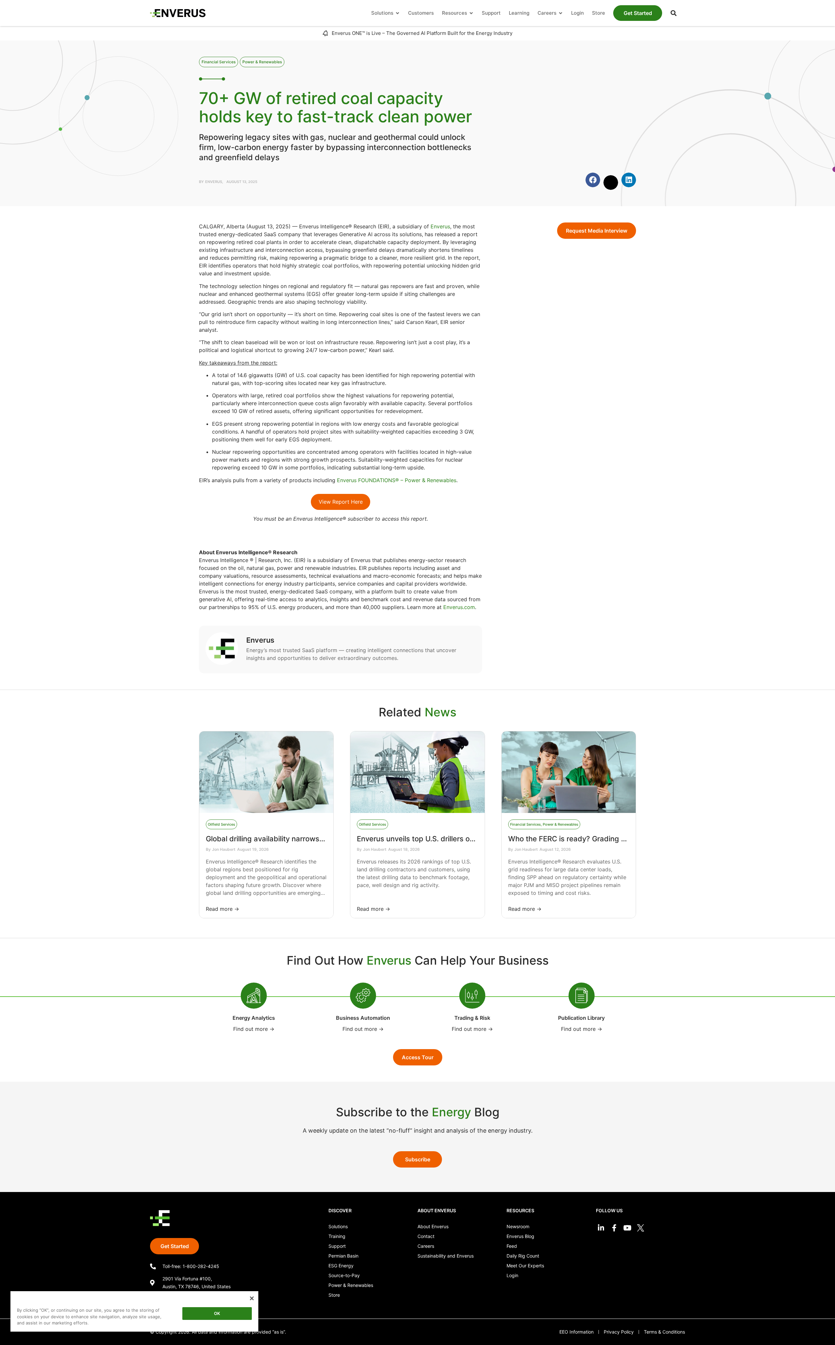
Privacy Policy (619, 1332)
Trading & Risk (472, 1018)
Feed (512, 1246)
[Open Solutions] (397, 13)
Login (512, 1275)
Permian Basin (343, 1256)
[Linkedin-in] (601, 1228)
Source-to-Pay (344, 1275)
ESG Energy (341, 1265)
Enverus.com (459, 607)
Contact (426, 1236)
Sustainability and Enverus (446, 1256)
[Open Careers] (560, 13)
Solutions (338, 1226)
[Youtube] (627, 1228)
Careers (426, 1246)
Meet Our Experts (525, 1265)
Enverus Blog (520, 1236)
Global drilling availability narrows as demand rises (292, 838)
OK (217, 1313)
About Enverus (433, 1226)
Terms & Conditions (664, 1332)
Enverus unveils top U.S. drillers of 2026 (425, 838)
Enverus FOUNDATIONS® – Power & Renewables (396, 480)
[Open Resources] (471, 13)
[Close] (252, 1298)
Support (337, 1246)
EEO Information (576, 1332)
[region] (134, 1313)
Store (334, 1295)
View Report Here (341, 501)
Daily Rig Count (523, 1256)
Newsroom (518, 1226)
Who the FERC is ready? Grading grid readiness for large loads (614, 838)
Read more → (222, 909)
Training (336, 1236)
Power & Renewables (350, 1285)
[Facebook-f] (614, 1228)
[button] (673, 13)
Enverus (440, 226)
